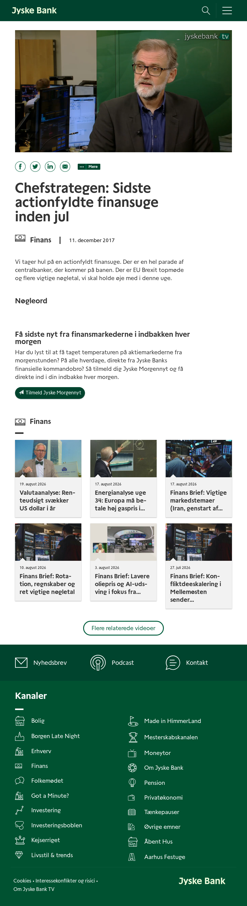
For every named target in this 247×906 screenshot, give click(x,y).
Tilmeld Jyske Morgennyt (52, 393)
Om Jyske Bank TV (34, 889)
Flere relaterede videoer (123, 628)
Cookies (22, 881)
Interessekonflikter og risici (65, 881)
